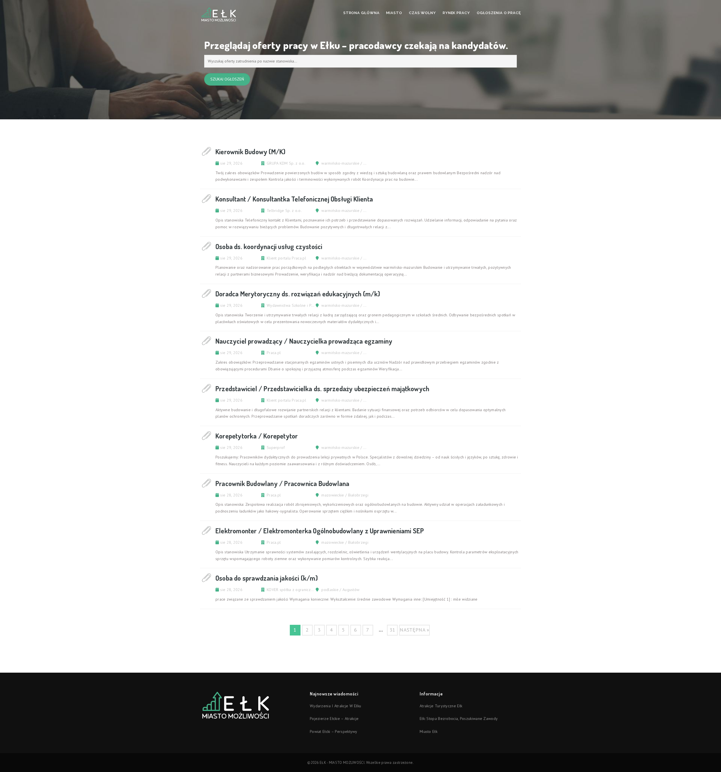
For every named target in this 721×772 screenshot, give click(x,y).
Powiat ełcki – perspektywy (333, 731)
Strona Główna (361, 13)
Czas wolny (422, 13)
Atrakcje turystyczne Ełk (441, 705)
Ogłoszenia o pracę (499, 13)
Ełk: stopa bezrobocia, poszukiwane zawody (459, 718)
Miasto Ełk (428, 731)
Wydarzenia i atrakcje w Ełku (335, 705)
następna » (414, 629)
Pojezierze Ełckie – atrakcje (334, 718)
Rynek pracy (456, 13)
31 (392, 629)
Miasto (394, 13)
